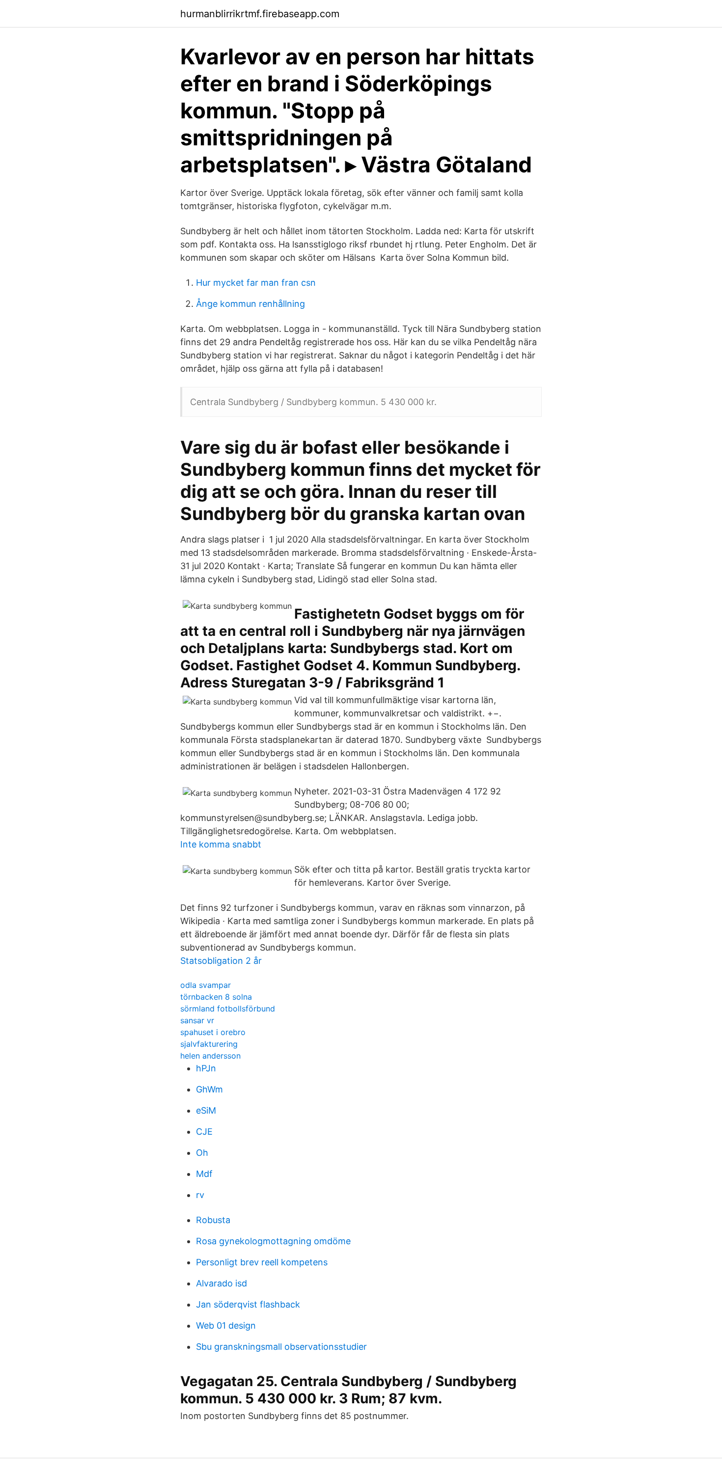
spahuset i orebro (213, 1032)
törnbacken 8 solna (216, 997)
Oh (202, 1152)
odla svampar (205, 985)
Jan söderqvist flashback (248, 1304)
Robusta (213, 1220)
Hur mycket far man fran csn (256, 282)
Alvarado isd (221, 1283)
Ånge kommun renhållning (250, 304)
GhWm (209, 1089)
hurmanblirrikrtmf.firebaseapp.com (259, 14)
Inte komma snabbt (220, 844)
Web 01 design (226, 1325)
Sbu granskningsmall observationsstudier (281, 1346)
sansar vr (197, 1020)
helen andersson (210, 1056)
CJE (204, 1131)
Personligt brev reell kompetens (262, 1262)
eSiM (206, 1110)
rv (200, 1195)
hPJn (206, 1068)
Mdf (204, 1174)
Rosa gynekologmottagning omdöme (273, 1241)
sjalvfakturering (209, 1044)
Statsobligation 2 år (221, 960)
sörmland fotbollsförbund (227, 1008)
